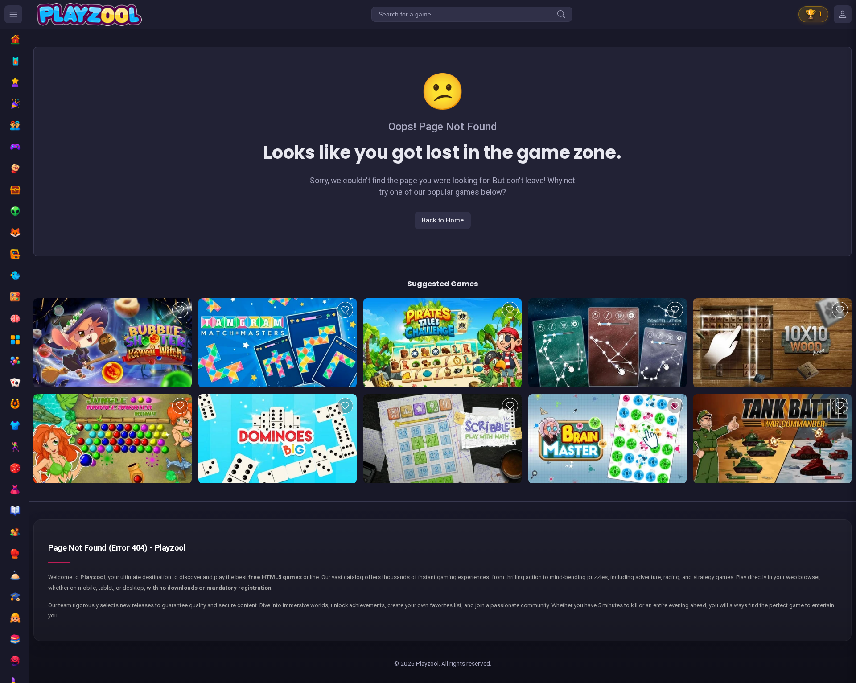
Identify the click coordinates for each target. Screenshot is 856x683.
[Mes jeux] (843, 14)
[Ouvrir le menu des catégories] (13, 14)
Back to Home (443, 220)
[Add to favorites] (180, 310)
